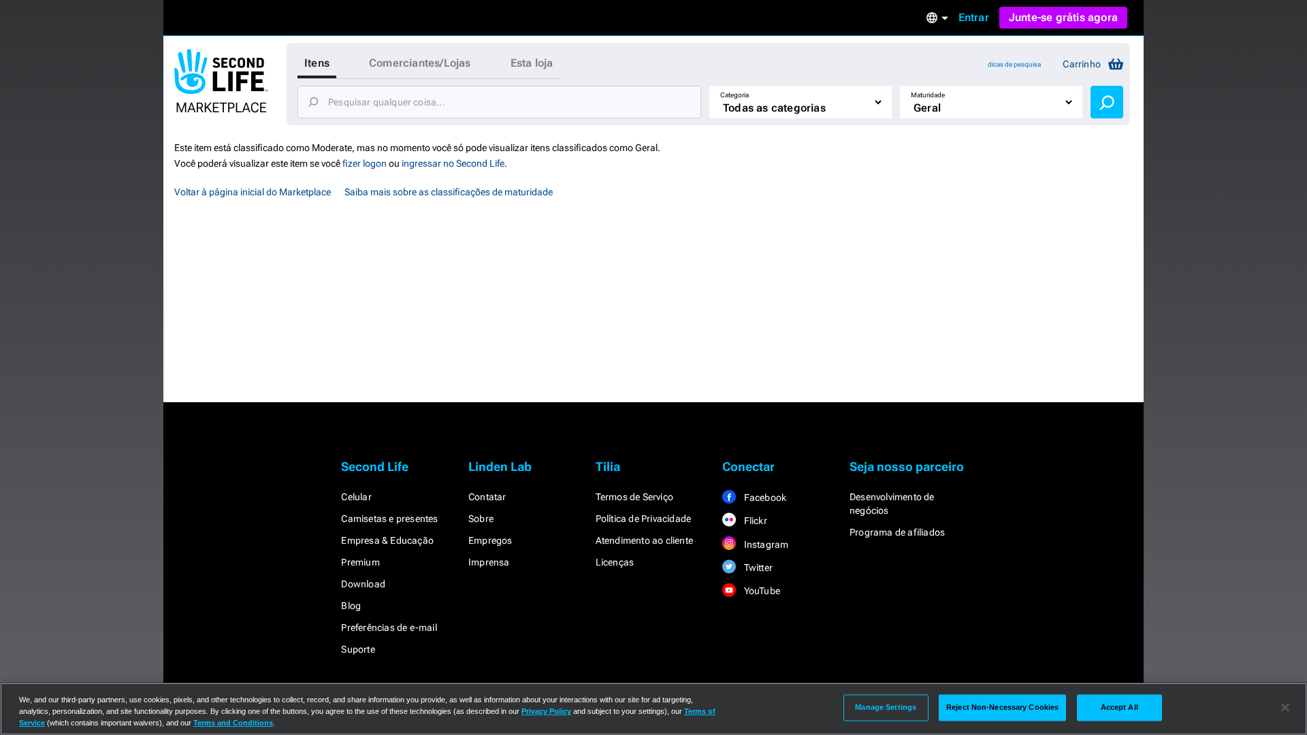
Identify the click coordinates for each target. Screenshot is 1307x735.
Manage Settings (885, 707)
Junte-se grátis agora (1063, 17)
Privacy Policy (546, 711)
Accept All (1119, 707)
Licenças (615, 562)
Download (363, 583)
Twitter (757, 567)
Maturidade (928, 95)
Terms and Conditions (233, 723)
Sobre (481, 518)
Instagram (764, 544)
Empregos (490, 540)
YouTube (760, 590)
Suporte (357, 649)
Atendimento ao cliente (644, 540)
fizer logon (364, 163)
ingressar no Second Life (453, 163)
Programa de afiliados (897, 532)
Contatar (487, 496)
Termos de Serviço (634, 496)
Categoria (734, 95)
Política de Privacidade (644, 518)
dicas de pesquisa (1014, 64)
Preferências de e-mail (388, 627)
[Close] (1285, 708)
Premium (360, 562)
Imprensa (489, 562)
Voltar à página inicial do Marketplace (252, 191)
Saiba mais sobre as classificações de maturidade (448, 191)
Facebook (763, 497)
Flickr (754, 520)
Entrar (973, 17)
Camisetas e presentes (389, 518)
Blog (351, 605)
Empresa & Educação (387, 540)
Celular (356, 496)
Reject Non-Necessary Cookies (1002, 707)
